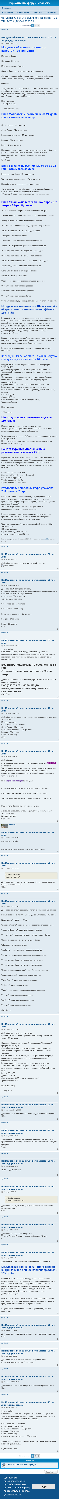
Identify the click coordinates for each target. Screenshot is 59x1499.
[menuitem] (6, 8)
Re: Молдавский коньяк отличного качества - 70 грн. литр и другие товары (28, 1105)
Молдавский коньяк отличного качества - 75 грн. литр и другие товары (29, 19)
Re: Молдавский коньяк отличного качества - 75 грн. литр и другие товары (28, 1403)
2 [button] (35, 25)
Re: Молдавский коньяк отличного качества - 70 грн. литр (28, 709)
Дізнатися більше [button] (13, 1494)
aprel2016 (4, 29)
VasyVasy (12, 824)
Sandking (4, 1153)
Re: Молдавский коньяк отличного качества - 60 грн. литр (28, 555)
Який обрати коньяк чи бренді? (22, 1464)
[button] (38, 25)
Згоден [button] (43, 1486)
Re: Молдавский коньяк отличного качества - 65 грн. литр (28, 641)
